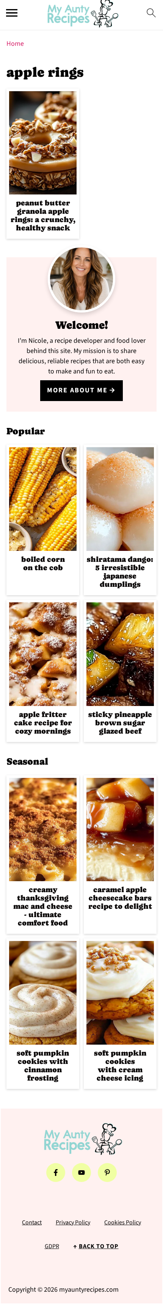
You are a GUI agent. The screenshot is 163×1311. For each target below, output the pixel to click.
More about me (77, 390)
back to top (99, 1246)
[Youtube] (81, 1172)
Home (15, 43)
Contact (32, 1222)
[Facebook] (55, 1172)
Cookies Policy (122, 1222)
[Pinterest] (107, 1172)
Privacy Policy (73, 1222)
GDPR (52, 1246)
